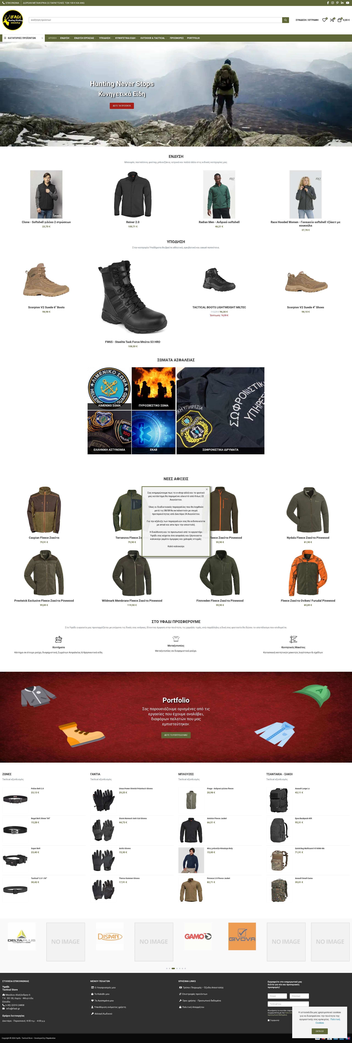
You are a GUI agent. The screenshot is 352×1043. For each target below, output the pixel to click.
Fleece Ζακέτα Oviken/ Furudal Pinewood (308, 600)
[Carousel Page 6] (182, 968)
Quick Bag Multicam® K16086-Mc (309, 848)
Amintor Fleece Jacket (217, 818)
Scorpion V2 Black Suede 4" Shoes (46, 307)
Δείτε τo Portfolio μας (176, 735)
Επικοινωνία (12, 3)
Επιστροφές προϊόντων (194, 994)
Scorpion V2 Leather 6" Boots (306, 307)
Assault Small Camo (304, 878)
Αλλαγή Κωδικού (103, 1013)
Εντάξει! (320, 1031)
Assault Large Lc (302, 788)
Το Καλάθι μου (101, 994)
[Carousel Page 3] (172, 968)
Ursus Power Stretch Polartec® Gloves (136, 788)
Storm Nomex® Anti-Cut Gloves (133, 818)
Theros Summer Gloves (129, 878)
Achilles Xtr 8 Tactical (133, 307)
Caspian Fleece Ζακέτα (44, 537)
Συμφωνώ (274, 1020)
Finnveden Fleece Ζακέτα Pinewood (220, 600)
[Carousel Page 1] (166, 968)
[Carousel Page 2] (169, 968)
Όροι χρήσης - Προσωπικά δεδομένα (202, 1000)
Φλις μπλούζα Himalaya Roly (220, 848)
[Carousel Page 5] (179, 968)
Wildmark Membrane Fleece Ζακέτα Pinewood (132, 600)
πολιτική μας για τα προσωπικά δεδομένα (285, 1014)
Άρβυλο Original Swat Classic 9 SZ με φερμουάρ (219, 307)
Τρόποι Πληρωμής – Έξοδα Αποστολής (203, 987)
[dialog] (319, 1022)
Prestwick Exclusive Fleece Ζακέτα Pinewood (44, 600)
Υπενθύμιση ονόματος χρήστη (110, 1007)
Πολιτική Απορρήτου (193, 1007)
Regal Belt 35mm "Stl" (40, 818)
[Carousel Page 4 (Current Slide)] (176, 968)
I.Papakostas (50, 1038)
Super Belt (35, 848)
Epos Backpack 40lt (303, 818)
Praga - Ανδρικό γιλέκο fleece (220, 788)
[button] (324, 20)
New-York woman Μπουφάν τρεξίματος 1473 (46, 222)
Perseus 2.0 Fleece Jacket (218, 878)
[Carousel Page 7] (185, 968)
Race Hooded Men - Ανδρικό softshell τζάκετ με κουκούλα (219, 222)
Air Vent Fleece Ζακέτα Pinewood (220, 537)
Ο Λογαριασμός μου (105, 987)
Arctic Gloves (125, 848)
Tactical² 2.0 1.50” (39, 878)
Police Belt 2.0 (37, 788)
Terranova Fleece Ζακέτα (132, 537)
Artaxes (306, 222)
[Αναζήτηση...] (285, 20)
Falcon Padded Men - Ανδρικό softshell (132, 222)
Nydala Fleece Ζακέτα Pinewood (308, 537)
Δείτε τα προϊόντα (122, 106)
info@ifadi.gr (13, 1008)
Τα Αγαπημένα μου (104, 1000)
